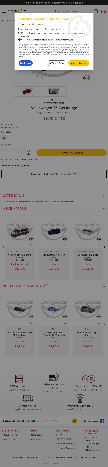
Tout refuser (57, 63)
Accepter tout (80, 63)
